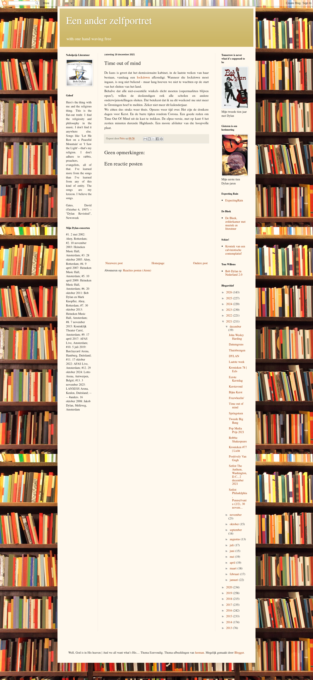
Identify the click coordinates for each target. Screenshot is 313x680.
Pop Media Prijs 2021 (236, 430)
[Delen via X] (153, 139)
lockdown (143, 77)
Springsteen (236, 413)
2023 (229, 310)
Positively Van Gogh (237, 458)
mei (232, 557)
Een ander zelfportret (109, 20)
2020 (229, 587)
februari (235, 574)
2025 (229, 298)
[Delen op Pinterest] (161, 139)
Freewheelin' (236, 398)
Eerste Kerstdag (236, 379)
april (233, 562)
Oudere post (200, 263)
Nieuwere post (114, 263)
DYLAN (234, 356)
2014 (229, 622)
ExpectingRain (234, 200)
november (236, 515)
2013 (229, 628)
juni (232, 551)
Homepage (158, 263)
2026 (229, 292)
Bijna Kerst (235, 392)
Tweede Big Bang (236, 421)
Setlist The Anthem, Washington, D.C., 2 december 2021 (238, 475)
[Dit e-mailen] (145, 139)
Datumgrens (236, 344)
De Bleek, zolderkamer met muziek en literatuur (235, 223)
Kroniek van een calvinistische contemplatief (235, 249)
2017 (229, 605)
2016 (229, 610)
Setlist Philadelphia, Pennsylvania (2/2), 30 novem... (238, 498)
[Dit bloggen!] (149, 139)
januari (234, 580)
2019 (229, 593)
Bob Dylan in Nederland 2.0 (233, 273)
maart (233, 568)
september (236, 530)
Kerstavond (236, 386)
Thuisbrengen (237, 350)
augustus (235, 539)
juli (232, 545)
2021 (229, 321)
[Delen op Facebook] (157, 139)
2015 (229, 616)
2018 (229, 599)
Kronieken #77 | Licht (238, 449)
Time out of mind (236, 405)
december (235, 326)
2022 (229, 315)
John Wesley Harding (236, 337)
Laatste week (236, 362)
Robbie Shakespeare (238, 439)
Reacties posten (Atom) (137, 270)
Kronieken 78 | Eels (238, 369)
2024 (229, 304)
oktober (235, 524)
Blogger (239, 652)
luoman (199, 652)
